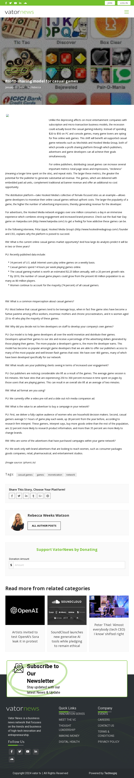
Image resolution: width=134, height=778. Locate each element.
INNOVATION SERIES (72, 713)
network (70, 474)
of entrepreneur (17, 72)
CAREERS (104, 719)
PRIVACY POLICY (108, 741)
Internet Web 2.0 (60, 67)
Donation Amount (19, 558)
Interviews (80, 67)
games (40, 474)
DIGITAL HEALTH (69, 741)
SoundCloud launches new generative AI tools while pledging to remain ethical (67, 639)
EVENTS (103, 713)
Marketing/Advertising (104, 67)
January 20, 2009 (14, 87)
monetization (55, 474)
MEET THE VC (67, 719)
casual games (25, 474)
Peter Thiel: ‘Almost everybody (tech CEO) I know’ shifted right (109, 629)
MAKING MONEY (69, 735)
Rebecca (36, 87)
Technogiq (110, 773)
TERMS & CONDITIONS (106, 733)
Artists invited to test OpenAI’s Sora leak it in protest (25, 636)
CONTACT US (106, 725)
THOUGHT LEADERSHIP (67, 728)
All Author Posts (44, 525)
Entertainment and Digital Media (26, 67)
